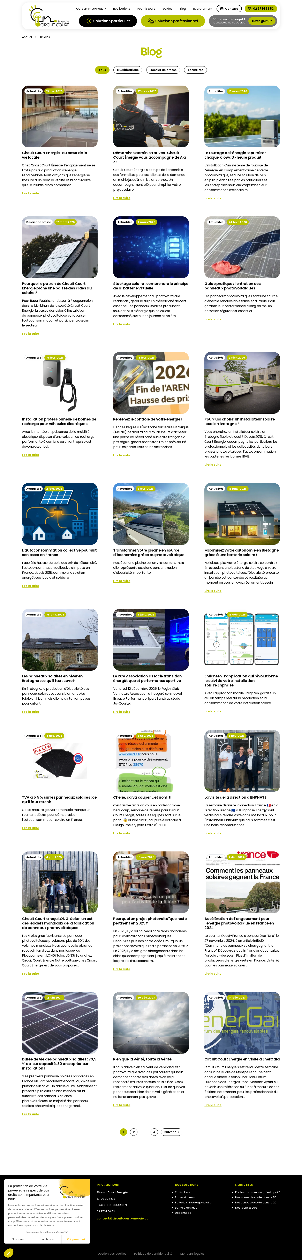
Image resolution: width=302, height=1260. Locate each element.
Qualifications (128, 70)
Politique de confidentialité (153, 1254)
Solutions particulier (111, 20)
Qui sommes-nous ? (91, 9)
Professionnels (185, 1197)
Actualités (195, 70)
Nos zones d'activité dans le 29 (255, 1202)
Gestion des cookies (112, 1254)
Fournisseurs (146, 9)
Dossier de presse (163, 70)
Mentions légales (192, 1254)
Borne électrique (186, 1208)
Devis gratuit (262, 21)
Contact (231, 9)
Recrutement (202, 9)
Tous (102, 70)
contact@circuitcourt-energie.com (124, 1218)
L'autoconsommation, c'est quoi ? (257, 1192)
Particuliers (182, 1192)
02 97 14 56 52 (263, 9)
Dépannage (183, 1213)
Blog (183, 9)
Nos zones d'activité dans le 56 (255, 1197)
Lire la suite (30, 193)
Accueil (27, 37)
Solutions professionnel (176, 20)
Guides (167, 9)
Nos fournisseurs (246, 1208)
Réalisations (121, 9)
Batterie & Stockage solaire (193, 1202)
